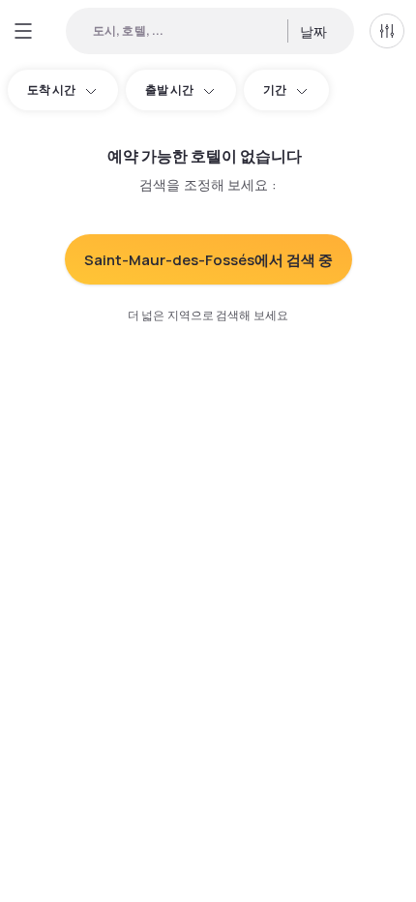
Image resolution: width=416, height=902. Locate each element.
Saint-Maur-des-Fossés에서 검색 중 (208, 260)
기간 (274, 89)
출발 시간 (169, 89)
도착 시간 (51, 89)
